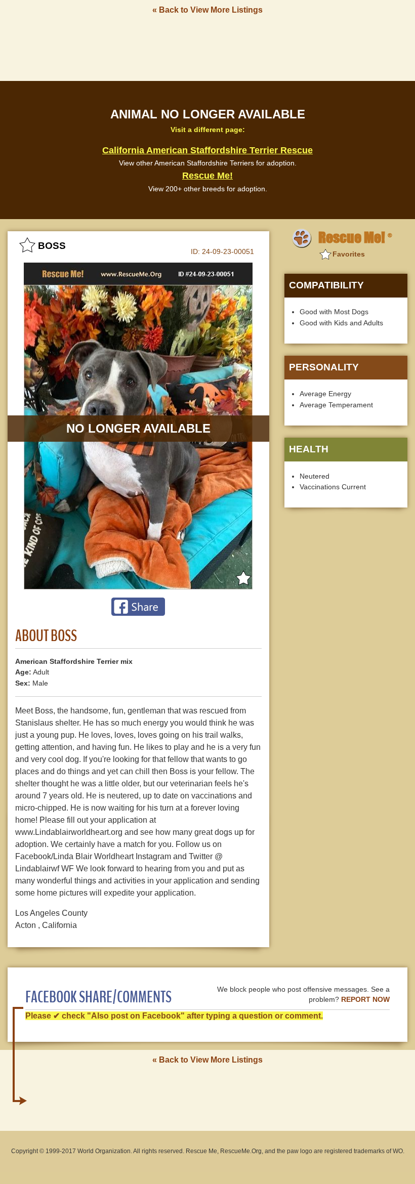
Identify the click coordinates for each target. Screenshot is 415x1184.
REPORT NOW (365, 999)
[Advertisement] (207, 47)
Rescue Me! (207, 176)
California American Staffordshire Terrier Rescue (207, 150)
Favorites (349, 254)
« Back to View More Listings (207, 10)
